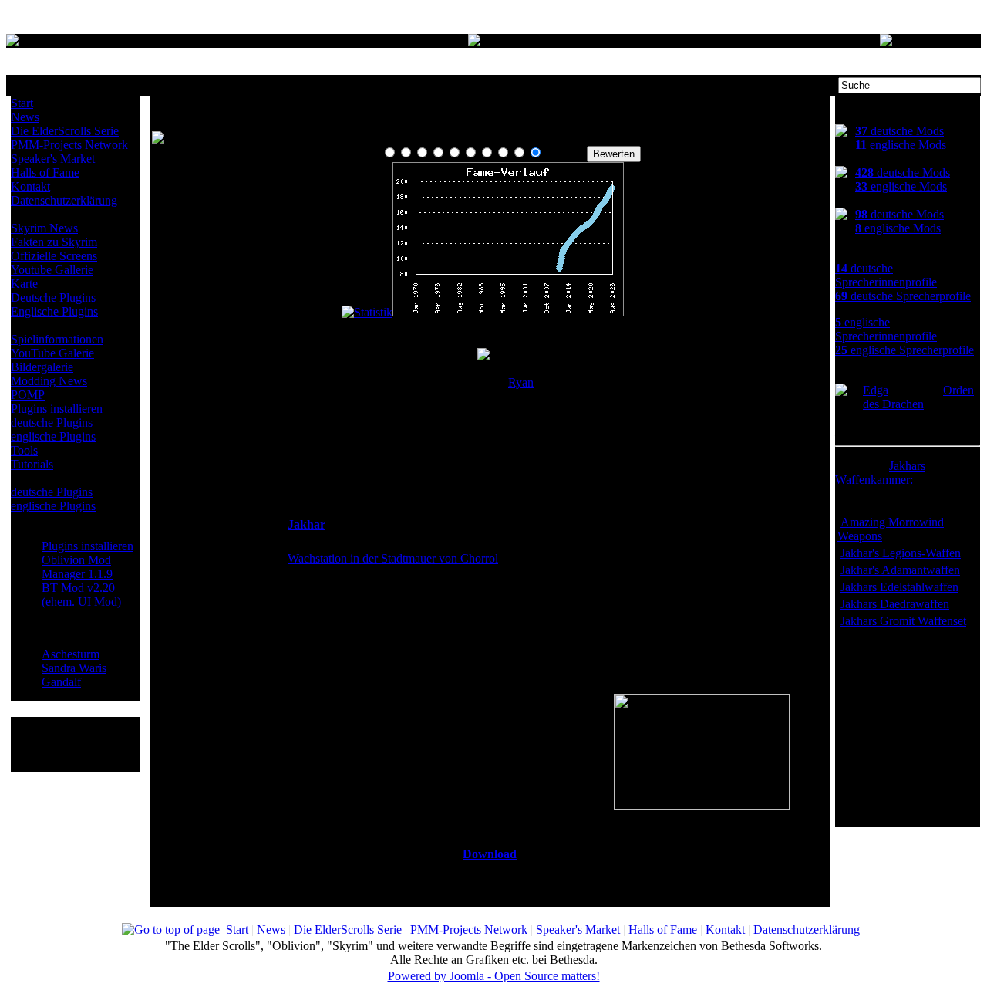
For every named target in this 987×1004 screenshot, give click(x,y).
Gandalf (61, 681)
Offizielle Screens (54, 255)
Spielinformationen (57, 339)
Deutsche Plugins (53, 297)
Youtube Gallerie (52, 269)
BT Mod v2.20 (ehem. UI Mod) (81, 594)
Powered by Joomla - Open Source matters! (494, 975)
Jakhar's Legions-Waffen (900, 552)
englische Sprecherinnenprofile (886, 329)
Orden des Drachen (918, 397)
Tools (24, 450)
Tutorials (32, 464)
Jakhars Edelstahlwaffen (899, 586)
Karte (24, 283)
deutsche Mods (899, 130)
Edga (875, 390)
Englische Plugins (54, 311)
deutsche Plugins (52, 422)
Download (490, 853)
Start (22, 103)
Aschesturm (70, 654)
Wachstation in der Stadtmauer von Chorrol (393, 558)
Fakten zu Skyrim (54, 241)
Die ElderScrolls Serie (65, 130)
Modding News (49, 380)
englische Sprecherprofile (904, 350)
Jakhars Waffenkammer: (880, 472)
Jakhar (306, 524)
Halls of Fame (45, 172)
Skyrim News (44, 228)
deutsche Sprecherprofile (903, 296)
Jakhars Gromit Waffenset (903, 620)
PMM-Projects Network (69, 144)
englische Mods (900, 144)
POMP (28, 394)
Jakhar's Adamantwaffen (900, 569)
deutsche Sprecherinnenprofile (886, 275)
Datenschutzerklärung (64, 200)
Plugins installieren (57, 408)
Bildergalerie (42, 367)
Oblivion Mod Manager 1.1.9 (77, 566)
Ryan (521, 382)
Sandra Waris (74, 667)
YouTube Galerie (52, 353)
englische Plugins (53, 436)
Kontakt (30, 186)
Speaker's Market (53, 158)
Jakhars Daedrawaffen (894, 603)
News (25, 116)
